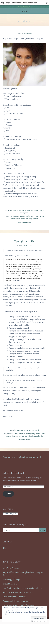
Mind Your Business (11, 568)
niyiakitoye (13, 436)
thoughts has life (37, 436)
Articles (13, 210)
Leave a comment (24, 222)
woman (35, 219)
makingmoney (30, 434)
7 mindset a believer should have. (16, 601)
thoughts (28, 436)
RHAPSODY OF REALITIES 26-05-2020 (18, 592)
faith (23, 434)
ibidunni (41, 216)
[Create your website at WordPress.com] (24, 2)
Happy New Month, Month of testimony (19, 605)
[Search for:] (24, 530)
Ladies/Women (22, 210)
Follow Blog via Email (13, 473)
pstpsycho (21, 436)
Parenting (30, 210)
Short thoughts (39, 210)
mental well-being (26, 219)
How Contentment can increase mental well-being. (23, 588)
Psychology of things (11, 580)
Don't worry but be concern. (14, 597)
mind (8, 436)
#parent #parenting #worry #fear (20, 216)
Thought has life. (24, 241)
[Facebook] (4, 548)
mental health (15, 219)
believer (11, 434)
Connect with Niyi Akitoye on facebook (22, 457)
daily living (34, 216)
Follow (8, 494)
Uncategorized (24, 213)
